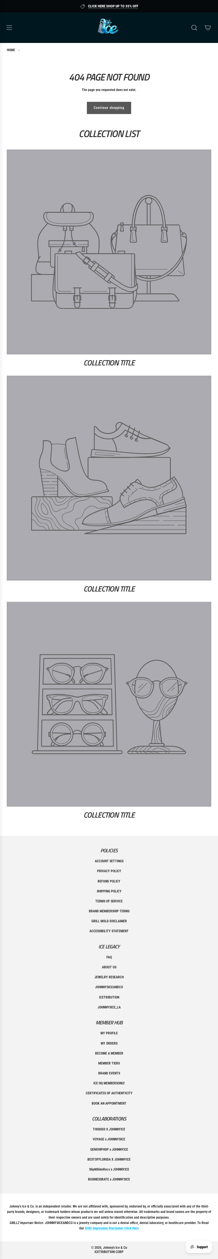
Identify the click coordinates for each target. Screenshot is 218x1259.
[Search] (194, 27)
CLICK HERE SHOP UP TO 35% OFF (113, 6)
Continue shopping (109, 108)
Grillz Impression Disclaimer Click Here (112, 1228)
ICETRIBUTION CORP (109, 1252)
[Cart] (208, 27)
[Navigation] (9, 27)
